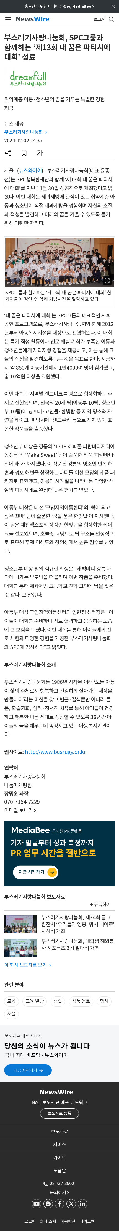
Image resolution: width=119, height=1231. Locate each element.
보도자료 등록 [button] (59, 1113)
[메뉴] (7, 19)
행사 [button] (104, 1001)
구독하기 (102, 905)
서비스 (59, 1145)
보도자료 (59, 1132)
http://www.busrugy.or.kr (55, 752)
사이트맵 (87, 1221)
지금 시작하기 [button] (25, 1070)
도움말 (59, 1171)
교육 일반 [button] (34, 1001)
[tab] (59, 1131)
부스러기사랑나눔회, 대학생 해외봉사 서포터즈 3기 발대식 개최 (77, 944)
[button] (8, 153)
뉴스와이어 (30, 170)
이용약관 (67, 1221)
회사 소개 (48, 1221)
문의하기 (59, 1192)
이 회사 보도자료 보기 (27, 965)
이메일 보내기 (20, 810)
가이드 (59, 1158)
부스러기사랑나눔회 (25, 132)
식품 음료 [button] (81, 1001)
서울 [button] (11, 1014)
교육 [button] (11, 1001)
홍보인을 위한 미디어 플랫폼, (59, 6)
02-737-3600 (62, 1183)
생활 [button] (57, 1001)
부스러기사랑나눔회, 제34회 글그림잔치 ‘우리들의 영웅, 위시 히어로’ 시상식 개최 (77, 924)
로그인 (30, 1221)
